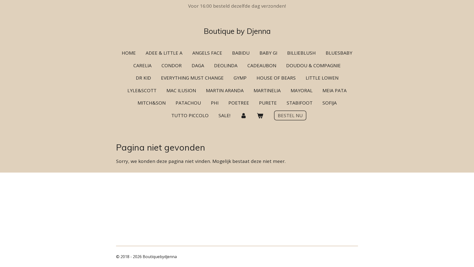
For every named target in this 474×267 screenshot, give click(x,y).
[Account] (244, 116)
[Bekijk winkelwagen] (260, 116)
